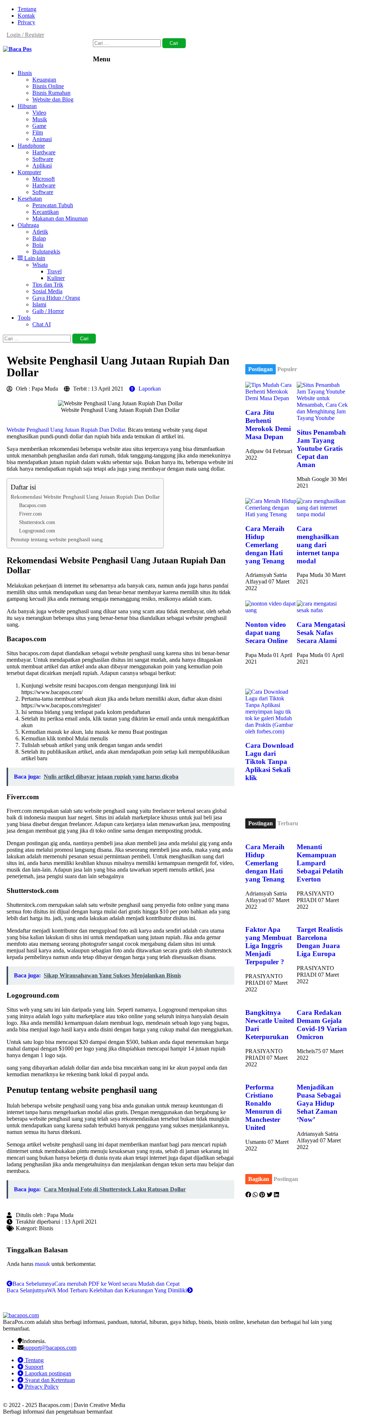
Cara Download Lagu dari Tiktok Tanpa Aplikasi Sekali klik (269, 762)
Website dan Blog (52, 99)
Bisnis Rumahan (51, 93)
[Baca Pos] (17, 49)
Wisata (40, 265)
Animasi (42, 139)
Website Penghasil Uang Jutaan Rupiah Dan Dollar (66, 430)
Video (39, 113)
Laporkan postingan (47, 1373)
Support (33, 1367)
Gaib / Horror (48, 311)
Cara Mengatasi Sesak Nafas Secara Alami (321, 633)
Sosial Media (47, 291)
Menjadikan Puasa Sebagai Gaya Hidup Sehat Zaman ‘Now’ (319, 1103)
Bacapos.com (32, 505)
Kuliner (56, 278)
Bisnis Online (48, 86)
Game (39, 126)
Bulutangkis (46, 251)
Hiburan (27, 106)
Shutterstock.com (37, 522)
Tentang (27, 9)
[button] (248, 1195)
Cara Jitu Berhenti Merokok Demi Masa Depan (268, 425)
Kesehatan (30, 198)
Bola (37, 245)
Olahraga (28, 225)
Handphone (31, 146)
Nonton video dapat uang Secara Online (266, 633)
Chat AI (41, 324)
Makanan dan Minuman (60, 218)
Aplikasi (42, 165)
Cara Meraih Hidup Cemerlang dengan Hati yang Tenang (265, 545)
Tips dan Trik (47, 284)
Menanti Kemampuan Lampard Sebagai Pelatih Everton (320, 863)
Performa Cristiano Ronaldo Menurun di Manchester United (263, 1107)
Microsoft (43, 179)
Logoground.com (37, 531)
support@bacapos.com (50, 1348)
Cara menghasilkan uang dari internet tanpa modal (318, 545)
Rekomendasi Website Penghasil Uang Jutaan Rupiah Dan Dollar (85, 496)
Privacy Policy (41, 1386)
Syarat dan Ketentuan (49, 1380)
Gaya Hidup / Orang (56, 298)
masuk (42, 1264)
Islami (39, 304)
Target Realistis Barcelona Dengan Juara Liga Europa (320, 942)
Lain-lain (34, 258)
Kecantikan (45, 212)
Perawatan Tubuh (52, 205)
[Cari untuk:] (127, 43)
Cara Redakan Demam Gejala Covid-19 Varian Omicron (322, 1025)
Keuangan (44, 79)
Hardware (43, 152)
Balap (39, 238)
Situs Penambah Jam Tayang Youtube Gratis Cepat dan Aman (321, 448)
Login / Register (25, 35)
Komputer (29, 172)
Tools (24, 318)
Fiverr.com (30, 514)
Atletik (40, 232)
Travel (54, 271)
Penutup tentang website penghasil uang (57, 539)
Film (37, 132)
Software (42, 159)
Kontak (26, 15)
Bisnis (25, 73)
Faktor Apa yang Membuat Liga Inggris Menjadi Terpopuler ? (268, 946)
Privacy (26, 22)
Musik (39, 119)
